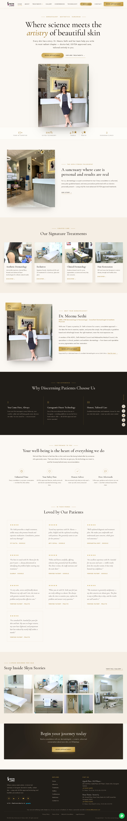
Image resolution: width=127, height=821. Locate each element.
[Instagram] (123, 406)
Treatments (37, 4)
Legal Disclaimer (80, 814)
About (27, 4)
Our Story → (66, 192)
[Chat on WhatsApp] (122, 816)
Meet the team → (113, 353)
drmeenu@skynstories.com (93, 810)
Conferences (60, 4)
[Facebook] (123, 411)
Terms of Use (55, 814)
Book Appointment (113, 4)
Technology (72, 4)
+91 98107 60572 (87, 802)
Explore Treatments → (75, 55)
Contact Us (55, 801)
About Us (55, 784)
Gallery (49, 4)
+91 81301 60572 (87, 788)
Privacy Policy (45, 814)
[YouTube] (123, 415)
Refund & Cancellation (67, 814)
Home (20, 4)
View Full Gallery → (114, 669)
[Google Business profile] (123, 424)
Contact (98, 4)
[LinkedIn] (123, 420)
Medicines (86, 4)
